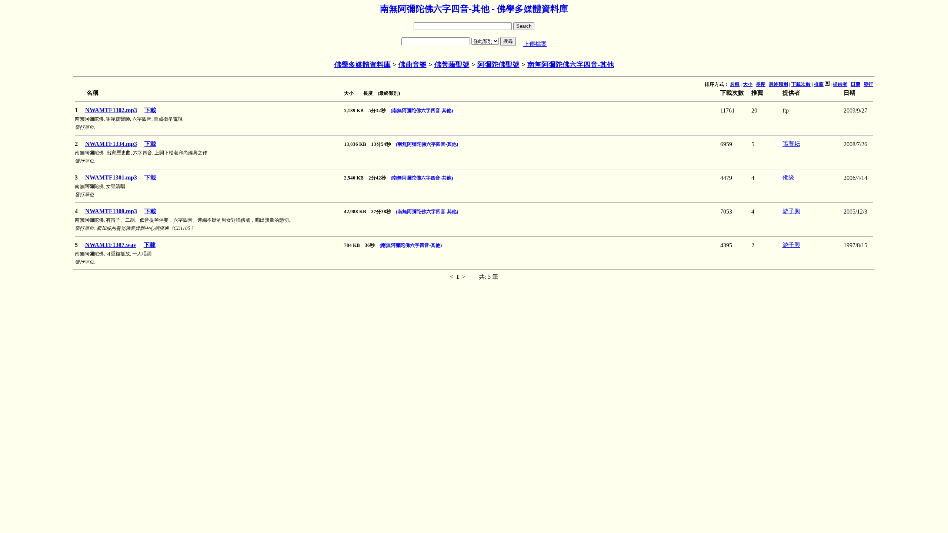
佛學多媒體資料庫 (362, 64)
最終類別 (778, 84)
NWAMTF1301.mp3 (111, 177)
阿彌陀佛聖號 (498, 64)
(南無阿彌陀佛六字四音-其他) (422, 110)
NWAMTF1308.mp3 (111, 211)
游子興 (791, 211)
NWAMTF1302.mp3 (111, 110)
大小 (747, 84)
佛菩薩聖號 (452, 64)
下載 (150, 110)
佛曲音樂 (412, 64)
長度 (760, 84)
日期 (855, 84)
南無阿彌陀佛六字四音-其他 (570, 64)
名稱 (735, 84)
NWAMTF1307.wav (110, 245)
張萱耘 (791, 144)
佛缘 (788, 177)
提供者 (840, 84)
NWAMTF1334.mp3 (111, 144)
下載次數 (801, 84)
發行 (868, 84)
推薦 (819, 84)
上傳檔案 (535, 44)
